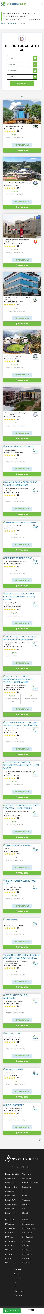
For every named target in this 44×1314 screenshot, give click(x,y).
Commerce (26, 1200)
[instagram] (17, 1167)
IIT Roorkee (9, 1224)
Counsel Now (12, 1311)
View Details (23, 145)
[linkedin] (28, 1167)
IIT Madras (9, 1233)
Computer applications (30, 1183)
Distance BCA (10, 1200)
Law (23, 1209)
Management (12, 23)
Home (3, 23)
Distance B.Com (10, 1204)
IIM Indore (26, 1241)
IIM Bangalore (27, 1237)
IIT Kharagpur (10, 1241)
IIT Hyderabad (10, 1263)
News (16, 1287)
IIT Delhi (8, 1250)
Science (25, 1196)
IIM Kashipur (27, 1250)
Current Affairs (19, 1291)
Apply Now (22, 150)
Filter (31, 1310)
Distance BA (9, 1209)
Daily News (18, 1295)
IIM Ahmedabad (28, 1224)
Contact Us (17, 1278)
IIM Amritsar (27, 1233)
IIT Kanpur (9, 1254)
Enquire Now (22, 83)
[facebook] (12, 1167)
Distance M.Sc (10, 1213)
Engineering (26, 1187)
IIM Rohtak (26, 1263)
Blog (15, 1282)
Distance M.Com (11, 1187)
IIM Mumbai (26, 1259)
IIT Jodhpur (9, 1237)
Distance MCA (10, 1183)
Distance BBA (10, 1196)
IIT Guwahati (10, 1228)
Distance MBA (10, 1178)
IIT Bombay (9, 1246)
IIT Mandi (8, 1259)
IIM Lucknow (27, 1254)
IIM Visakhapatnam (29, 1228)
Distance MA (9, 1191)
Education (25, 1204)
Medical (25, 1213)
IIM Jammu (26, 1246)
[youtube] (22, 1167)
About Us (17, 1274)
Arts (23, 1191)
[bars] (42, 5)
